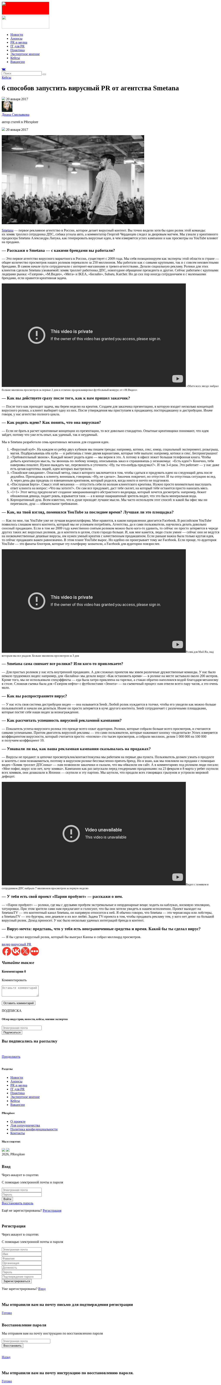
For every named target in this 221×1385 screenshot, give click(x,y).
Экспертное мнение (25, 54)
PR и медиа (18, 42)
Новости (16, 34)
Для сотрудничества (25, 1125)
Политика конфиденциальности (34, 1129)
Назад (6, 1357)
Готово (7, 1313)
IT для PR (17, 46)
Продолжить (11, 1056)
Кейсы (15, 58)
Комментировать (14, 980)
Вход (42, 1289)
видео (6, 944)
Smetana (7, 230)
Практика (17, 50)
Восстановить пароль (17, 1203)
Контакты (17, 1133)
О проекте (17, 1121)
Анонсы (16, 38)
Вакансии (17, 62)
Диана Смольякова (15, 114)
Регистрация (52, 1210)
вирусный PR (21, 944)
